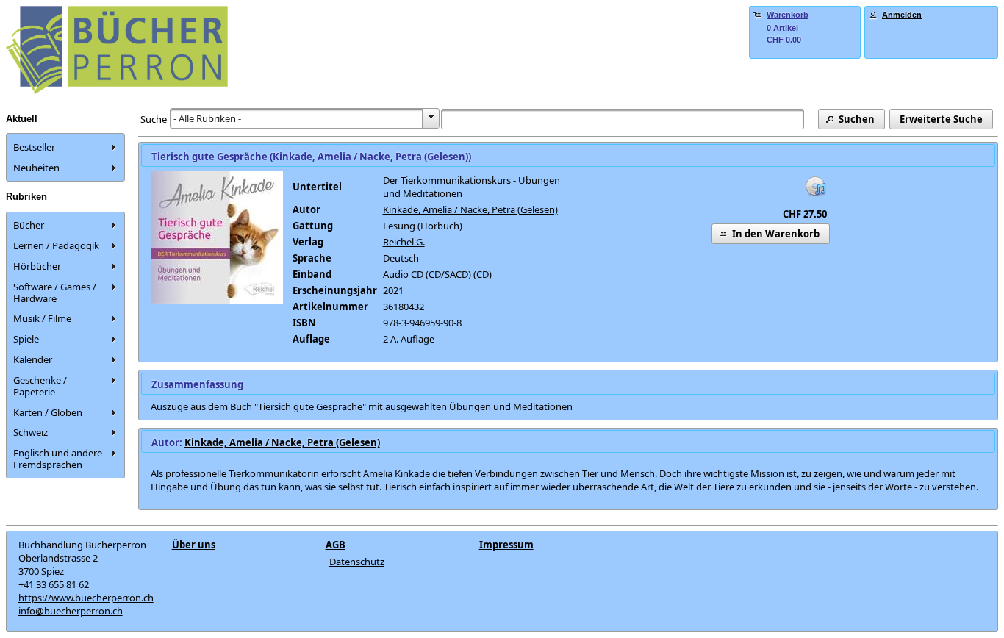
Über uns (193, 544)
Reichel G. (404, 241)
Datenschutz (356, 561)
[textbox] (622, 119)
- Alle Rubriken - (207, 118)
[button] (851, 119)
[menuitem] (65, 147)
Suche (153, 119)
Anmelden (902, 14)
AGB (335, 544)
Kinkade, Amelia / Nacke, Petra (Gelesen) (470, 209)
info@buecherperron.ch (70, 610)
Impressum (506, 544)
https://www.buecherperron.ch (86, 597)
